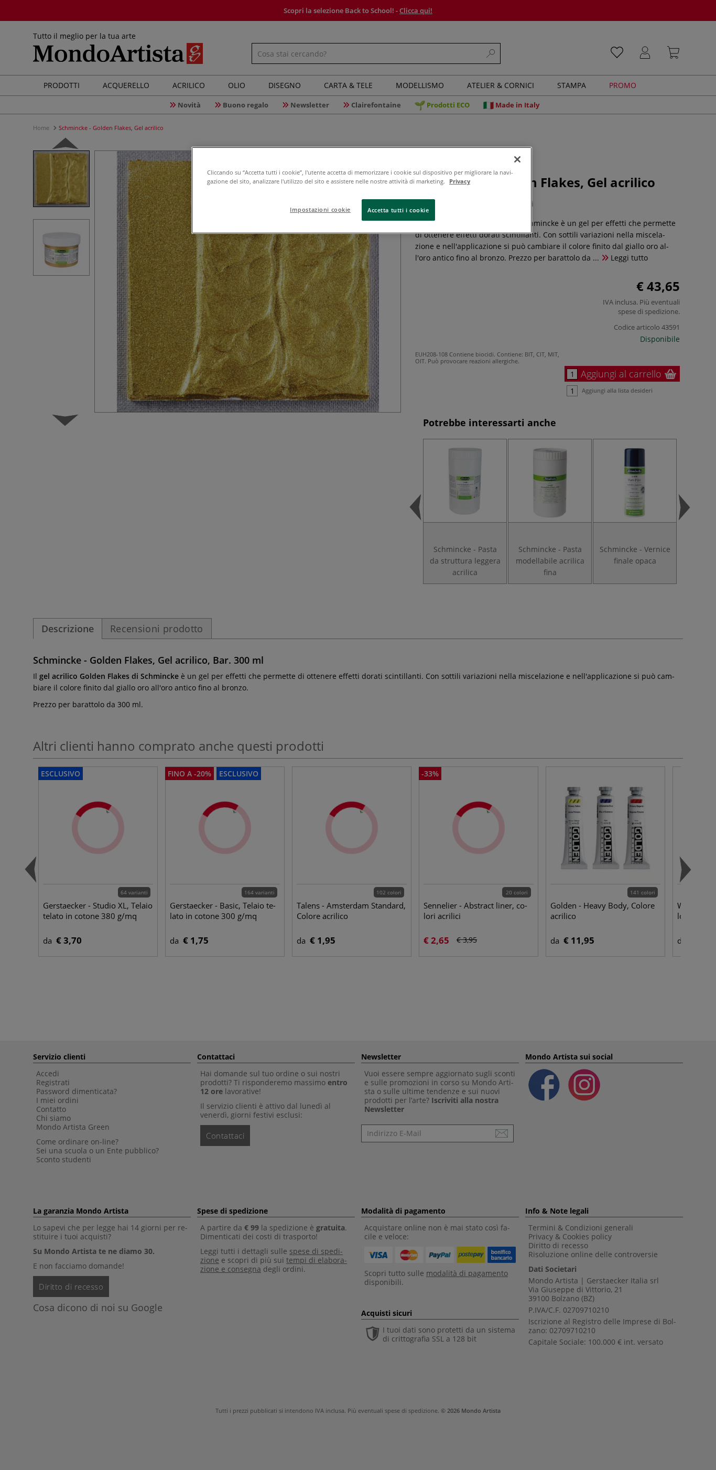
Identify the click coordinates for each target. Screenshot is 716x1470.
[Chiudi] (517, 159)
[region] (361, 190)
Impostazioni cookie (320, 209)
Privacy (459, 181)
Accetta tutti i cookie (398, 210)
